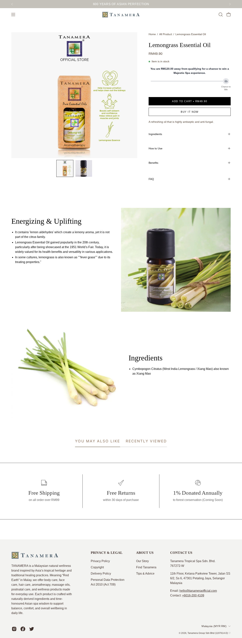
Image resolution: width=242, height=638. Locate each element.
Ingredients (155, 134)
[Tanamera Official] (121, 14)
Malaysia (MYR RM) (214, 626)
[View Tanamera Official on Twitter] (31, 629)
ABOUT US (145, 553)
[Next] (230, 4)
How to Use (155, 148)
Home (152, 34)
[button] (221, 15)
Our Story (142, 561)
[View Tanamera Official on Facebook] (23, 629)
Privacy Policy (100, 561)
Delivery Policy (101, 573)
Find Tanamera (146, 567)
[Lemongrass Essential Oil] (64, 168)
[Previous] (12, 4)
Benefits (153, 162)
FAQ (151, 179)
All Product (165, 34)
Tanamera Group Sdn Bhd (201, 633)
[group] (121, 4)
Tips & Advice (145, 573)
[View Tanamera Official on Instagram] (14, 629)
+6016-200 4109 (193, 595)
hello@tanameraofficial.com (198, 590)
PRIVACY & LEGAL (107, 553)
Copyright (97, 567)
